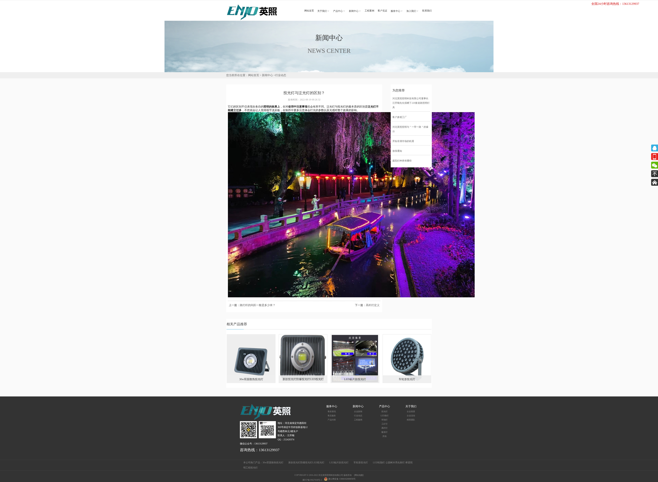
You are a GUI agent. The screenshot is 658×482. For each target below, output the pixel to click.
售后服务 (332, 415)
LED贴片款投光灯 (339, 462)
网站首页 (309, 10)
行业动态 (280, 75)
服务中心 (397, 11)
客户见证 (382, 10)
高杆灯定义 (373, 305)
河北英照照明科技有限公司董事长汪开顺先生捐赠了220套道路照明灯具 (411, 103)
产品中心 (339, 11)
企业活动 (411, 415)
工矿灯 (384, 424)
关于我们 (323, 11)
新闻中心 (355, 11)
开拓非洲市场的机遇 (403, 141)
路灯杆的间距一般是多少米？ (257, 305)
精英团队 (411, 420)
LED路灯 (385, 415)
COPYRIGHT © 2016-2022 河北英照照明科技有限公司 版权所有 (323, 475)
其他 (384, 436)
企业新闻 (358, 411)
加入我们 (412, 11)
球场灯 (384, 420)
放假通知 (397, 151)
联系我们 (427, 10)
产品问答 (332, 420)
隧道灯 (384, 432)
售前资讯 (332, 411)
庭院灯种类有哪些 (402, 160)
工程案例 (369, 10)
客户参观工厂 (399, 117)
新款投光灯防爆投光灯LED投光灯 (306, 462)
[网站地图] (359, 475)
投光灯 (384, 411)
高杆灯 (384, 428)
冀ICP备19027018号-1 (312, 480)
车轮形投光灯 (361, 462)
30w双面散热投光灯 (273, 462)
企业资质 (411, 411)
